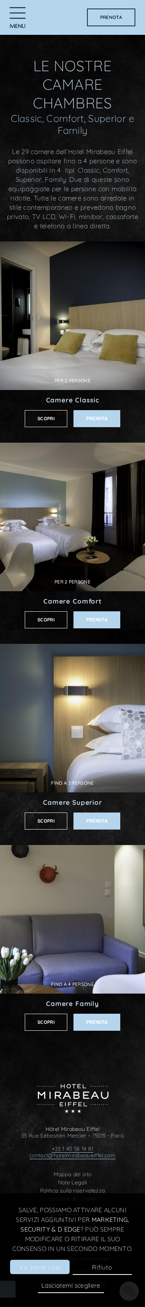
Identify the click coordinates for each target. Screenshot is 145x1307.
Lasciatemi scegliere (70, 1285)
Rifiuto (102, 1267)
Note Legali (72, 1182)
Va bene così (39, 1267)
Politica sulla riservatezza (72, 1190)
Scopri (46, 418)
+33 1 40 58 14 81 (72, 1148)
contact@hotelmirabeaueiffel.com (72, 1155)
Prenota (111, 17)
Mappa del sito (72, 1174)
